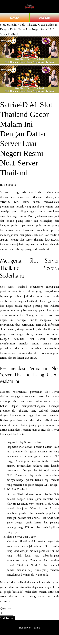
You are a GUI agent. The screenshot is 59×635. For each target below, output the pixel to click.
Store (3, 25)
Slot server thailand (13, 287)
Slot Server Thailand (29, 627)
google (7, 592)
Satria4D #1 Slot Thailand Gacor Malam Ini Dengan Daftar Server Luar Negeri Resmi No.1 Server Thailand (29, 29)
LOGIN (15, 17)
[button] (7, 618)
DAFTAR (44, 17)
